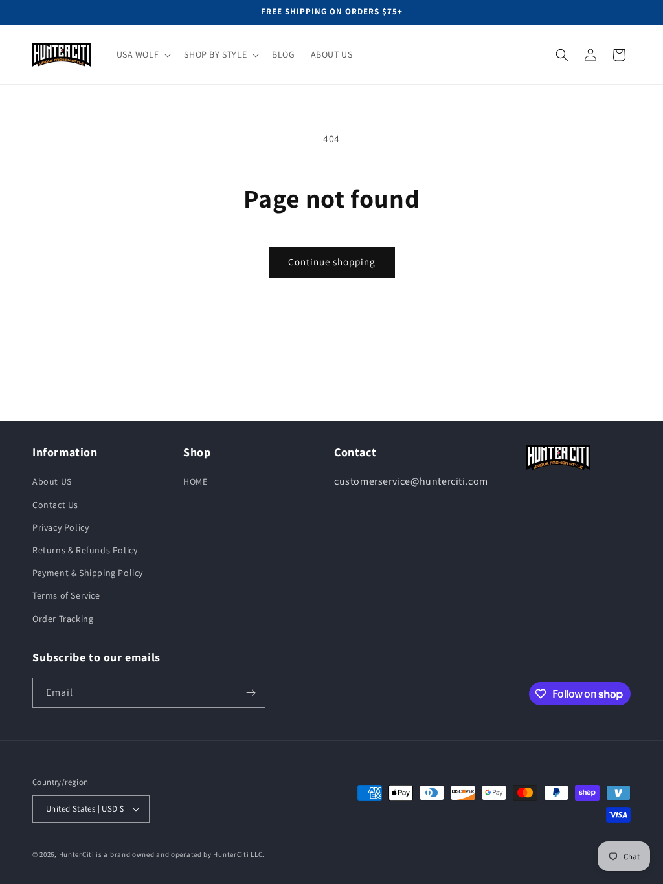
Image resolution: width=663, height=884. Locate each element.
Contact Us (55, 505)
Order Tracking (62, 618)
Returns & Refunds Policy (84, 550)
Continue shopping (332, 262)
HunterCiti (77, 854)
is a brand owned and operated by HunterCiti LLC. (180, 854)
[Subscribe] (250, 693)
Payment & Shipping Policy (87, 573)
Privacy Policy (60, 527)
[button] (143, 54)
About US (52, 481)
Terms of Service (66, 595)
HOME (195, 481)
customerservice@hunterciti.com (411, 481)
